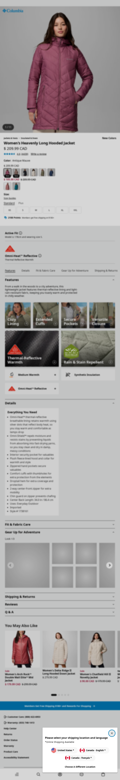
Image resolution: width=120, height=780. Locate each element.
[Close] (112, 733)
